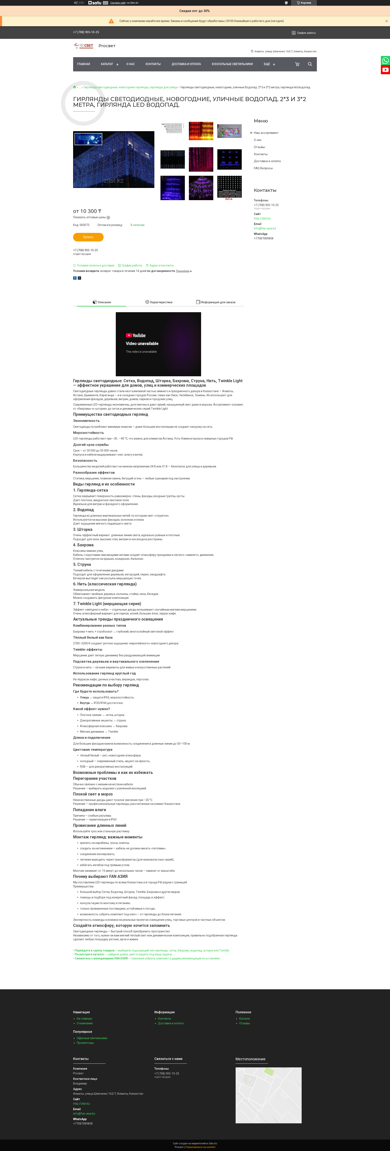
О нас (130, 64)
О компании (85, 1023)
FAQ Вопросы (263, 168)
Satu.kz (213, 1143)
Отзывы (259, 147)
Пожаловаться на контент (200, 1147)
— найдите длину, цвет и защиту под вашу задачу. (122, 954)
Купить (88, 237)
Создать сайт (118, 2)
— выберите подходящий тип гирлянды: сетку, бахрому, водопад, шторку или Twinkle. (151, 950)
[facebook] (75, 278)
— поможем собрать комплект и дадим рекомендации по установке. (146, 958)
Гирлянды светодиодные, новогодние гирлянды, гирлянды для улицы (131, 87)
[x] (79, 278)
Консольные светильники (232, 64)
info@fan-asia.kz (265, 228)
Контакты (153, 64)
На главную (84, 1018)
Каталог (107, 64)
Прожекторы (85, 1042)
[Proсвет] (83, 46)
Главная (83, 64)
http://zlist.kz (262, 218)
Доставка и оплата (186, 64)
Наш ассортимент (266, 133)
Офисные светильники (92, 1038)
